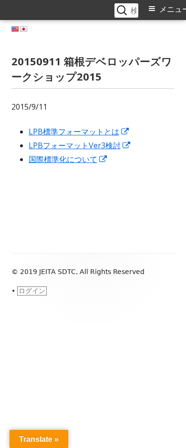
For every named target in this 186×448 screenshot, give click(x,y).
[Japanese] (24, 29)
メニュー (172, 9)
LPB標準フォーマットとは (79, 131)
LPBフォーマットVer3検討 (80, 145)
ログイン (32, 291)
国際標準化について (68, 159)
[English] (15, 29)
